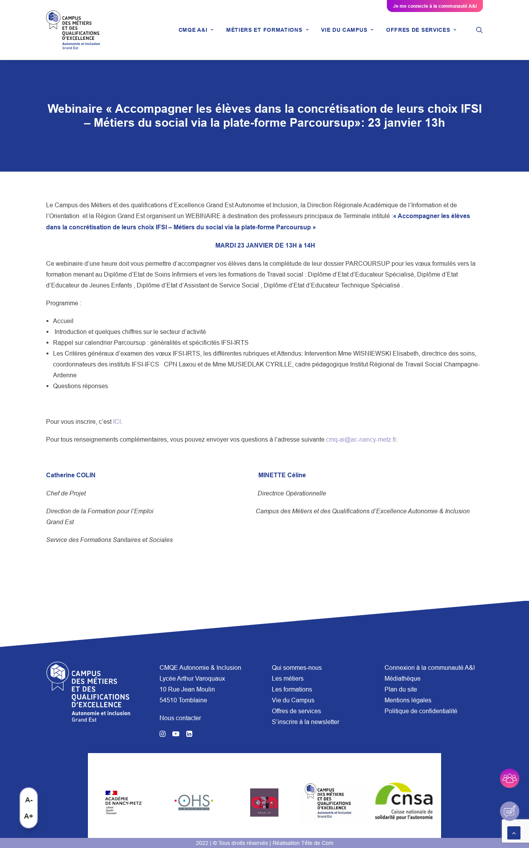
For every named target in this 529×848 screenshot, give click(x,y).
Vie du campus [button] (344, 30)
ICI (117, 421)
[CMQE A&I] (73, 29)
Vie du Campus (293, 700)
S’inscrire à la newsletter (305, 721)
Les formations (292, 689)
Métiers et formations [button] (264, 30)
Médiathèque (403, 678)
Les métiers (288, 678)
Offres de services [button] (418, 30)
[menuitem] (196, 30)
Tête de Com (317, 843)
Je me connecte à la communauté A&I (435, 6)
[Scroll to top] (513, 832)
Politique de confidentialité (421, 710)
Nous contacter (180, 717)
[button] (479, 30)
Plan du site (401, 689)
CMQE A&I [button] (193, 30)
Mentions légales (408, 700)
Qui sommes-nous (297, 667)
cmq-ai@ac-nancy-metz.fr (361, 439)
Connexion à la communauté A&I (430, 667)
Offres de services (296, 710)
